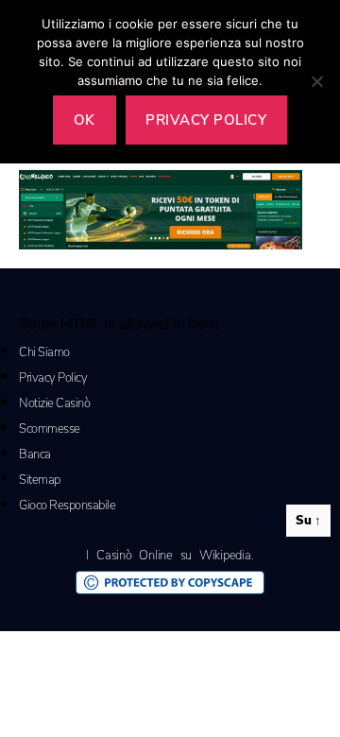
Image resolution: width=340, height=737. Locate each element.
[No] (316, 81)
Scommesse (49, 428)
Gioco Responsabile (67, 505)
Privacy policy (205, 120)
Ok (84, 120)
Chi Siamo (44, 352)
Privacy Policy (53, 377)
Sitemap (39, 479)
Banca (35, 454)
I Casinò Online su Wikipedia (168, 555)
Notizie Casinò (54, 403)
